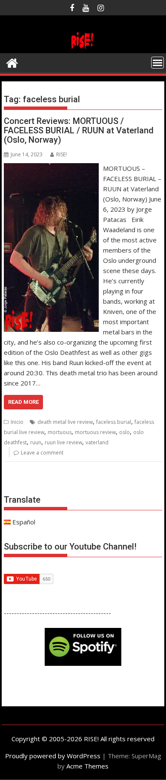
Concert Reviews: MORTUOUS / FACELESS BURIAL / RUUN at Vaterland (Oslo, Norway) (79, 130)
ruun (35, 442)
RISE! (61, 154)
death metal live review (65, 422)
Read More (23, 402)
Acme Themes (87, 766)
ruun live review (63, 442)
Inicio (17, 422)
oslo (124, 432)
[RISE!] (83, 48)
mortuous (60, 432)
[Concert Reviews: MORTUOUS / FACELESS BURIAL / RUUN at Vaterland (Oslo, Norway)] (51, 168)
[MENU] (157, 63)
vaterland (97, 442)
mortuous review (95, 432)
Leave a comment (42, 452)
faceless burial (113, 422)
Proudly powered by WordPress (52, 755)
